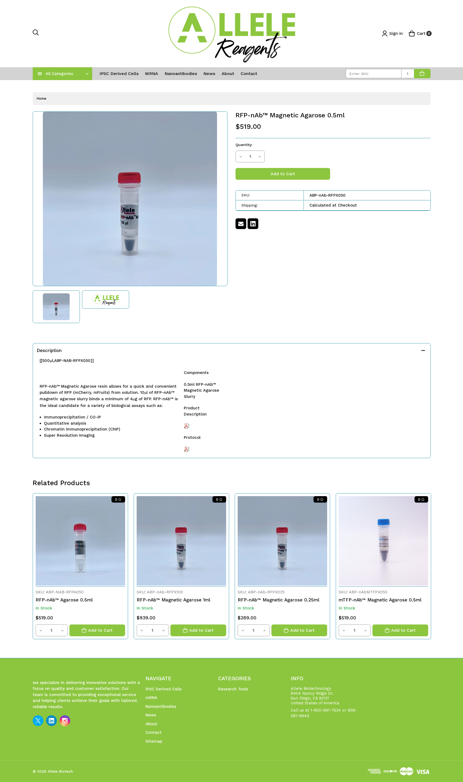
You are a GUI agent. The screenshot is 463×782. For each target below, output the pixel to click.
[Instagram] (64, 720)
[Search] (36, 33)
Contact (249, 73)
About (228, 73)
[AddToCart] (422, 73)
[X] (38, 720)
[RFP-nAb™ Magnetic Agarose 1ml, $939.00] (181, 541)
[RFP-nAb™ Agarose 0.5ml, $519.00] (80, 541)
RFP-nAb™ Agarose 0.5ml (64, 600)
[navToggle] (40, 74)
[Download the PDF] (186, 425)
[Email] (241, 223)
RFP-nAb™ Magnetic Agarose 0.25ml (278, 600)
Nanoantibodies (181, 73)
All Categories (59, 73)
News (209, 73)
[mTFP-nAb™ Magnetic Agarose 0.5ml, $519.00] (383, 541)
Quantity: (244, 145)
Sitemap (153, 741)
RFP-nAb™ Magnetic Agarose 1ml (173, 600)
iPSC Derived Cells (119, 73)
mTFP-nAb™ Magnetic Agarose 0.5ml (380, 600)
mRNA (151, 73)
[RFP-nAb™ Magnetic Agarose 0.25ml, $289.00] (282, 541)
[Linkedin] (253, 223)
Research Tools (233, 689)
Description (49, 350)
